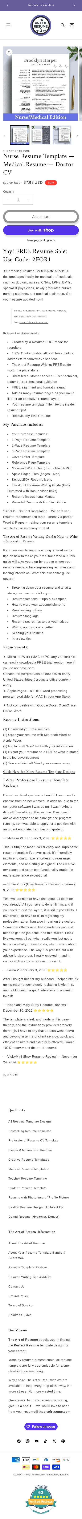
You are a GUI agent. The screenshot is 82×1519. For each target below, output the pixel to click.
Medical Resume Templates (28, 1169)
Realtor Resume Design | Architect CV (35, 1207)
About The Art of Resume (26, 1243)
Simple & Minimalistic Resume (30, 1150)
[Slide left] (4, 136)
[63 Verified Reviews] (41, 1516)
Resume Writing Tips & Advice (30, 1277)
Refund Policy (18, 1296)
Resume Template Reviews (28, 1267)
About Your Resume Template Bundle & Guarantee (36, 1255)
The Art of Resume (34, 1474)
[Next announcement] (74, 5)
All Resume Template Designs (30, 1121)
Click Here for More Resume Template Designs (39, 772)
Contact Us (16, 1286)
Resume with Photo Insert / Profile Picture (38, 1197)
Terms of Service (20, 1305)
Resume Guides (20, 1315)
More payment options (41, 240)
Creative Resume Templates (28, 1159)
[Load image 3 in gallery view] (62, 134)
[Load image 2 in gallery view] (40, 134)
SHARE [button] (12, 1074)
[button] (8, 25)
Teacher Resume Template (27, 1178)
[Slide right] (77, 136)
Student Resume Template (27, 1188)
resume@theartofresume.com (34, 322)
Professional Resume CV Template (33, 1140)
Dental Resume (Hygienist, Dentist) (33, 1216)
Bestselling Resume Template (29, 1131)
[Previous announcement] (7, 5)
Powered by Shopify (57, 1474)
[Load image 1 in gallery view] (19, 134)
